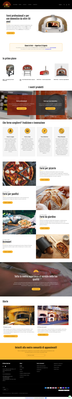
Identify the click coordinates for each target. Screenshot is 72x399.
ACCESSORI (39, 369)
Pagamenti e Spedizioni (58, 363)
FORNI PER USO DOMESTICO (42, 367)
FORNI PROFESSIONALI (41, 365)
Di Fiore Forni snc (8, 393)
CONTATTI (22, 377)
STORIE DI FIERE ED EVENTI (25, 373)
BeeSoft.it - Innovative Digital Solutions (21, 393)
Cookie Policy (56, 369)
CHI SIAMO (22, 367)
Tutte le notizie (42, 334)
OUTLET (21, 371)
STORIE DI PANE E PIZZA (24, 375)
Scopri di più (10, 33)
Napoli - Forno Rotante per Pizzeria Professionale (8, 80)
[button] (20, 4)
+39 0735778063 (6, 377)
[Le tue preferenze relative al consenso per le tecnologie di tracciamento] (70, 397)
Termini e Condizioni (57, 365)
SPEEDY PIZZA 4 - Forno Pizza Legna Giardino (44, 79)
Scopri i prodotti (21, 108)
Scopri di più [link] (36, 289)
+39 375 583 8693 (53, 47)
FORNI (21, 369)
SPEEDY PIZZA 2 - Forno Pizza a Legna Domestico (61, 79)
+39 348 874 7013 (48, 49)
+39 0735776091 (6, 379)
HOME (21, 365)
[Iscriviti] (44, 355)
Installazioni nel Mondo (10, 336)
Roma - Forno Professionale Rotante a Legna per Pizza (27, 80)
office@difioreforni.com (7, 376)
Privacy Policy (56, 367)
